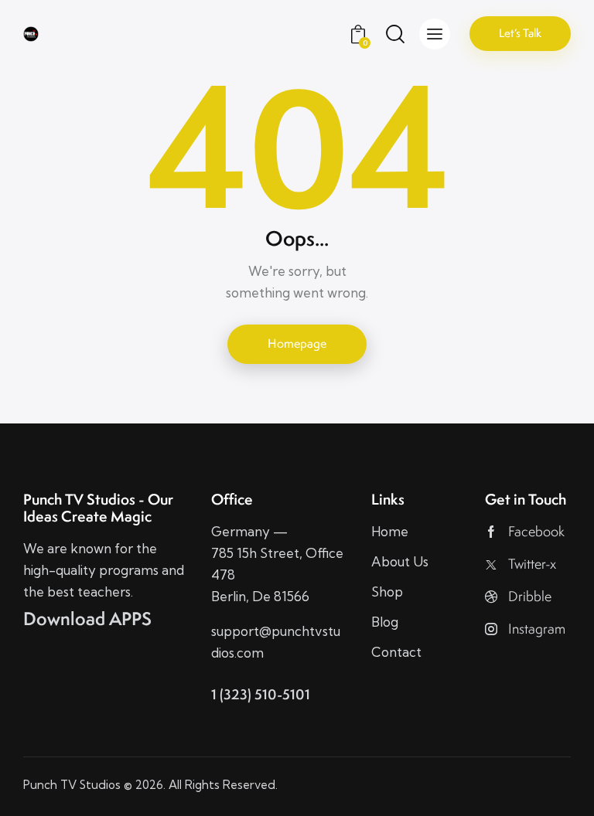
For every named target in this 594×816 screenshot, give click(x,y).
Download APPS (87, 618)
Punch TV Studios (72, 784)
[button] (434, 34)
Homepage (297, 343)
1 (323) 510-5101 (260, 694)
